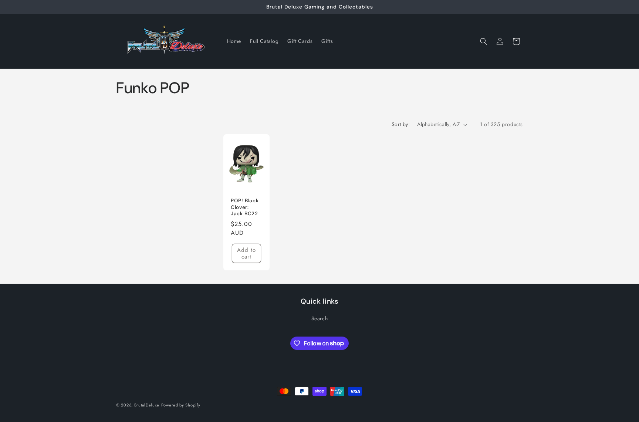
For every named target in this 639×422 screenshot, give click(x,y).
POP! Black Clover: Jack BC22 (244, 207)
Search (319, 318)
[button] (484, 41)
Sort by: (401, 124)
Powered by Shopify (180, 405)
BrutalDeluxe (146, 405)
